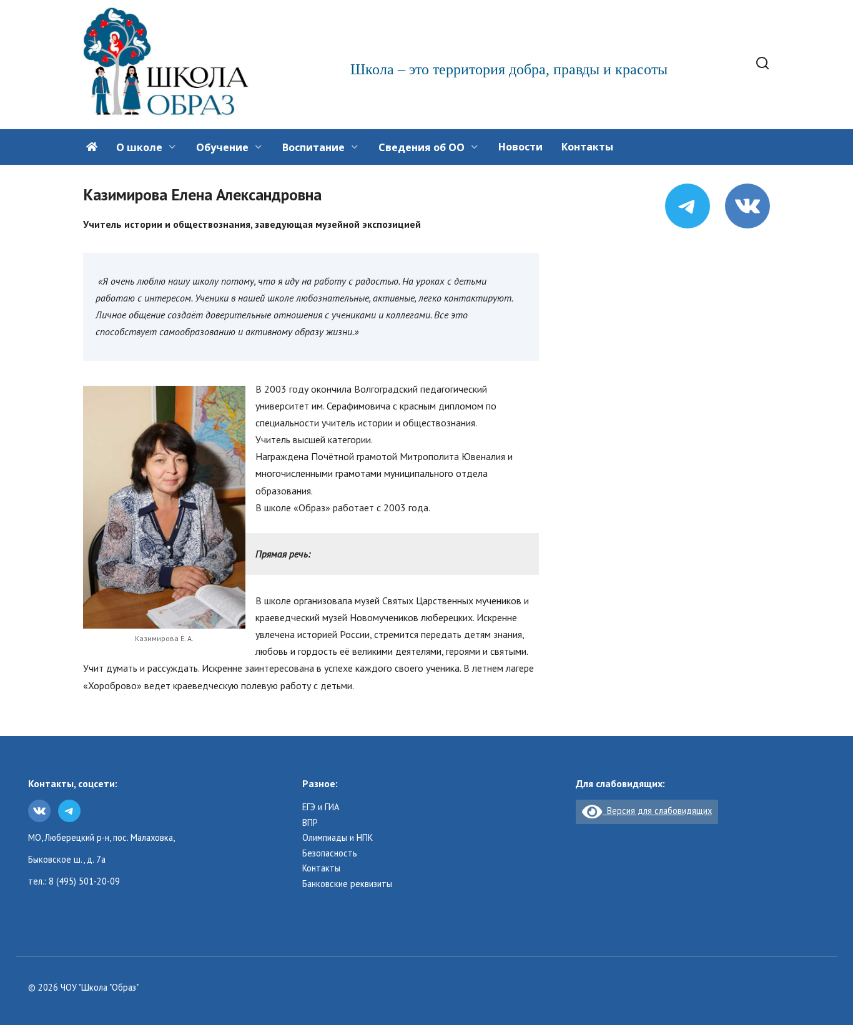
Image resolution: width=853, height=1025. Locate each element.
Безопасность (329, 853)
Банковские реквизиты (347, 884)
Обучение (222, 147)
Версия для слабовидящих (657, 811)
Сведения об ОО (421, 147)
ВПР (310, 822)
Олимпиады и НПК (337, 837)
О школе (139, 147)
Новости (520, 147)
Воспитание (313, 147)
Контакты (587, 147)
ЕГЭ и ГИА (320, 807)
